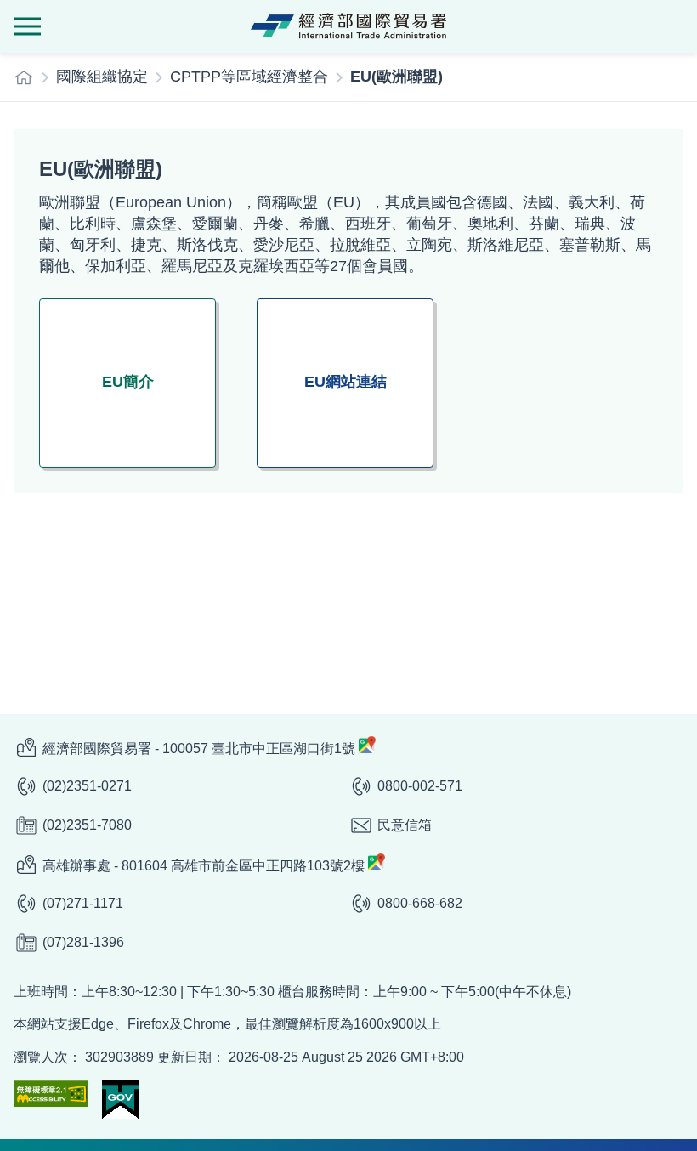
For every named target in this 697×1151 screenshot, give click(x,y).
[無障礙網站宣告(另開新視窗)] (51, 1093)
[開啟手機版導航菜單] (27, 26)
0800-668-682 (419, 903)
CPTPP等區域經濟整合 (249, 76)
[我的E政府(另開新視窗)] (120, 1099)
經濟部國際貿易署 (348, 26)
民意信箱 (404, 825)
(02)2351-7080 (87, 825)
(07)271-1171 (82, 903)
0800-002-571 (419, 786)
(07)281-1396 (83, 942)
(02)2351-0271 (87, 786)
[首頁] (24, 77)
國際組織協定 (102, 76)
